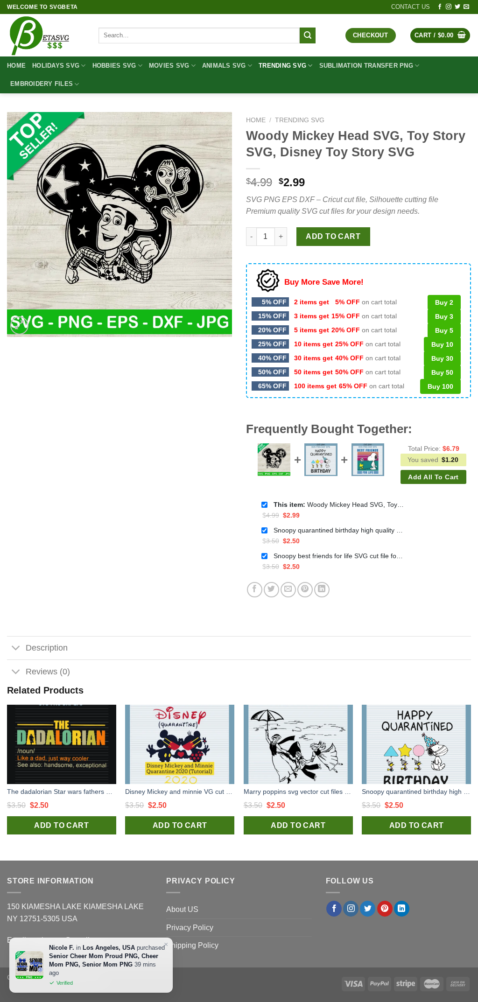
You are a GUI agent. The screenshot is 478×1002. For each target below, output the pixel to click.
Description (47, 647)
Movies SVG (169, 65)
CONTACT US (410, 6)
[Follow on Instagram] (448, 7)
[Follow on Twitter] (457, 7)
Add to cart (333, 236)
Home (16, 65)
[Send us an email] (466, 7)
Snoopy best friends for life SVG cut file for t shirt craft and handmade (339, 556)
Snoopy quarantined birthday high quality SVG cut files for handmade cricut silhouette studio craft (339, 530)
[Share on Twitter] (271, 589)
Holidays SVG (55, 65)
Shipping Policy (192, 945)
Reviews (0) (48, 671)
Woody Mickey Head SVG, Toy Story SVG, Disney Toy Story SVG (339, 504)
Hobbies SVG (114, 65)
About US (182, 909)
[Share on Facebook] (254, 589)
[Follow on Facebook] (440, 7)
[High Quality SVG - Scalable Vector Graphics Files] (45, 35)
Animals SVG (224, 65)
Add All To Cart (433, 477)
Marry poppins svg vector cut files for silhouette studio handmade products (298, 791)
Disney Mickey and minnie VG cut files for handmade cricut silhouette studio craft (179, 791)
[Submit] (308, 35)
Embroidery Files (41, 83)
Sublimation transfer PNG (366, 65)
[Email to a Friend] (288, 589)
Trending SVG (282, 65)
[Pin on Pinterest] (305, 589)
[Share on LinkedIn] (322, 589)
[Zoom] (19, 325)
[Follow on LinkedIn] (401, 909)
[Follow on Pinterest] (385, 909)
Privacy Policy (189, 928)
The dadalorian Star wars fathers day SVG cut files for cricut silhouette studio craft (61, 791)
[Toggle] (16, 649)
